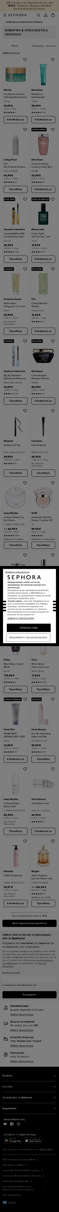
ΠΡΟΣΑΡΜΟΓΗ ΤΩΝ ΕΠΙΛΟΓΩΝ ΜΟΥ (28, 637)
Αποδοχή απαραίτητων (17, 572)
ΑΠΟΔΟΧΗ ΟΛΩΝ (29, 627)
